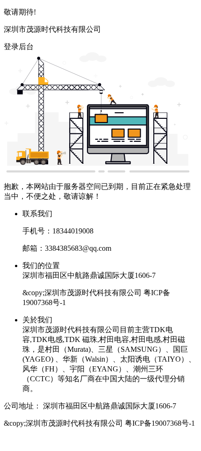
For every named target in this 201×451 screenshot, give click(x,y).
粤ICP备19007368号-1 (160, 423)
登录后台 (19, 47)
